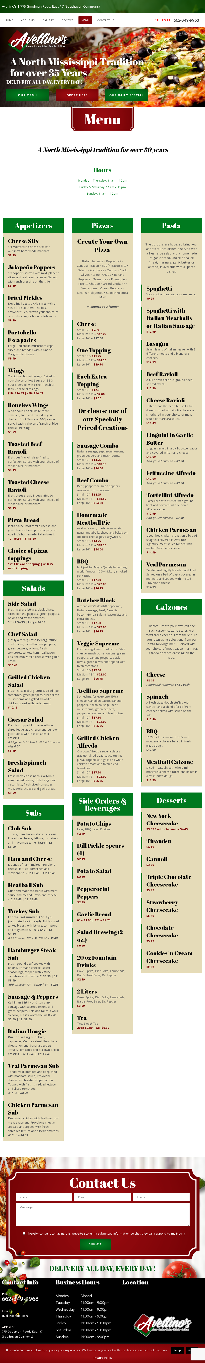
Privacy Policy (103, 1358)
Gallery (48, 20)
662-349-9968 (186, 20)
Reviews (67, 20)
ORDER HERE (77, 95)
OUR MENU (27, 95)
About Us (28, 20)
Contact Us (106, 20)
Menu (85, 20)
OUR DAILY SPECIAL (126, 95)
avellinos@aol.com (15, 1316)
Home (9, 20)
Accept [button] (178, 1350)
